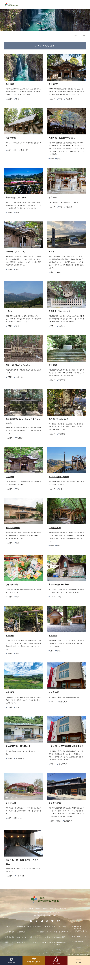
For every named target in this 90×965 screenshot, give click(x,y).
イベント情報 (39, 932)
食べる (49, 932)
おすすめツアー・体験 (25, 937)
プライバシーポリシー (81, 936)
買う (48, 937)
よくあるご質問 (59, 937)
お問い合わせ (78, 941)
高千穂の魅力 (10, 932)
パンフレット (39, 942)
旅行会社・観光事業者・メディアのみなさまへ (81, 929)
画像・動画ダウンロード (62, 932)
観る (48, 926)
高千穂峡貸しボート (24, 926)
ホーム (7, 926)
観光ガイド (21, 942)
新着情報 (38, 926)
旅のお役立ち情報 (60, 926)
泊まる (49, 942)
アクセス (38, 937)
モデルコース (10, 942)
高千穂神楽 (21, 932)
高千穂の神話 (10, 937)
